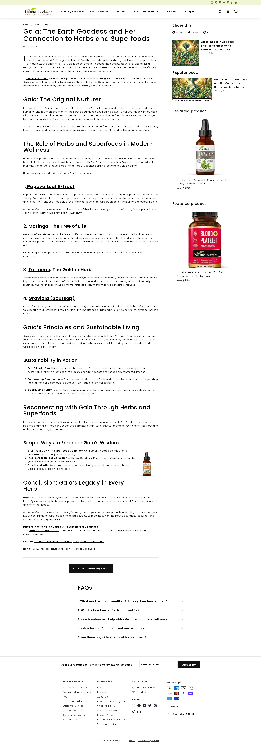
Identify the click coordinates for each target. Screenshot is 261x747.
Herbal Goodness (37, 78)
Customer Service (73, 705)
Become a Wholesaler (76, 687)
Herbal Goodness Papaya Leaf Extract (94, 458)
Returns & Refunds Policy (111, 719)
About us (102, 696)
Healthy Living (41, 25)
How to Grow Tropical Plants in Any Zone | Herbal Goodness (59, 548)
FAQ (65, 696)
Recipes (101, 692)
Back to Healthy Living (93, 568)
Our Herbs (170, 11)
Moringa (38, 226)
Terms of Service (107, 724)
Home (26, 25)
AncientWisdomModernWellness (192, 100)
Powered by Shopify (149, 740)
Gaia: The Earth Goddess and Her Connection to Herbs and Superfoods (217, 45)
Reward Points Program (111, 701)
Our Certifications (73, 710)
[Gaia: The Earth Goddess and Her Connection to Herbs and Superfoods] (185, 53)
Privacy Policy (105, 715)
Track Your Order (72, 701)
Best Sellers (97, 11)
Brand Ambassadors (75, 715)
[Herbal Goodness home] (38, 11)
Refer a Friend (71, 719)
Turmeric (39, 269)
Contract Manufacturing (77, 692)
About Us (120, 11)
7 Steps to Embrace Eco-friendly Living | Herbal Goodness (69, 541)
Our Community (144, 11)
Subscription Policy (108, 710)
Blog (188, 11)
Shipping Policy (106, 705)
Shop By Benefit (71, 11)
